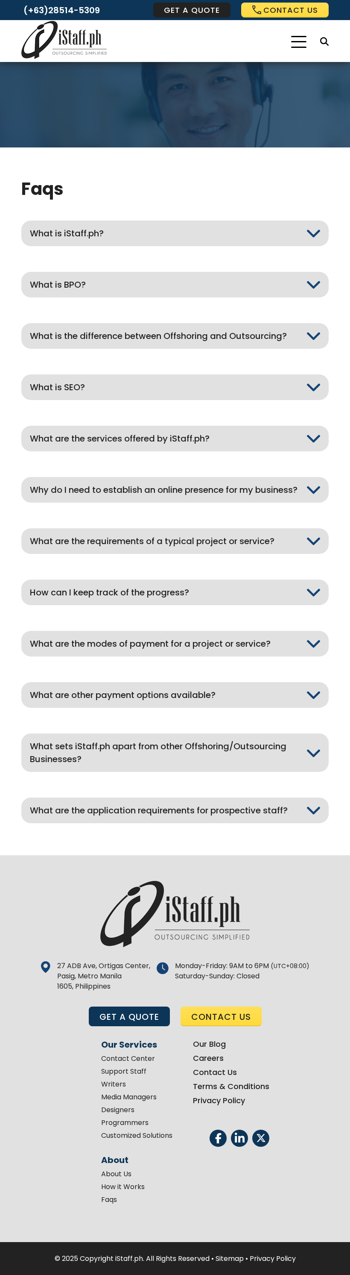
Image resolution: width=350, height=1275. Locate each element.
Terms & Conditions (231, 1086)
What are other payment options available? (123, 695)
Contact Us (215, 1072)
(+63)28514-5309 (61, 10)
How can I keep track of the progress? (109, 592)
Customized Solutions (136, 1135)
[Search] (324, 41)
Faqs (109, 1199)
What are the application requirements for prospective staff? (159, 810)
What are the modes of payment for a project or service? (150, 644)
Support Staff (123, 1071)
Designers (117, 1110)
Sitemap (230, 1258)
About (114, 1160)
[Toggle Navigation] (298, 42)
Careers (208, 1058)
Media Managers (129, 1097)
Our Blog (209, 1044)
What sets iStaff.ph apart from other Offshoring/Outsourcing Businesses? (158, 752)
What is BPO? (58, 285)
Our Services (129, 1045)
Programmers (125, 1123)
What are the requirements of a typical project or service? (152, 541)
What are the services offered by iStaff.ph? (120, 439)
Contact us (290, 10)
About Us (116, 1174)
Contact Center (128, 1058)
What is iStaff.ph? (67, 233)
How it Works (123, 1187)
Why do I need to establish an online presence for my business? (164, 490)
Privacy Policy (219, 1100)
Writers (113, 1084)
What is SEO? (57, 387)
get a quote (192, 10)
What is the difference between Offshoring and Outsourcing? (158, 336)
